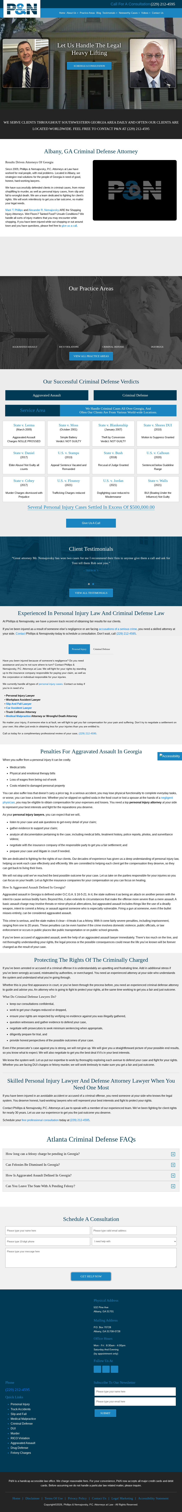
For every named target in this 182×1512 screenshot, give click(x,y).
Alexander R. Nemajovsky (43, 209)
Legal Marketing (122, 1498)
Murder (15, 1433)
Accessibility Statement (153, 1498)
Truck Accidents (21, 1409)
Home (62, 13)
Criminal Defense (135, 395)
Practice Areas (87, 13)
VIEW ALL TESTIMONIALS (91, 593)
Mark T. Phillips (14, 209)
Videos (144, 13)
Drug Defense (19, 1448)
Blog (98, 13)
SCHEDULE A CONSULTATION (89, 66)
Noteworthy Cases (128, 13)
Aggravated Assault (47, 395)
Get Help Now (91, 1276)
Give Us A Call (91, 523)
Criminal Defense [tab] (101, 649)
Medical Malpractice (18, 716)
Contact (20, 633)
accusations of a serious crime (118, 629)
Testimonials (108, 13)
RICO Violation (20, 1438)
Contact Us (158, 13)
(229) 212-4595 (138, 129)
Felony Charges (21, 1452)
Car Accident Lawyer (19, 707)
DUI (13, 1428)
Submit (105, 1413)
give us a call (69, 225)
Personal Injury (20, 1404)
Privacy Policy (77, 1498)
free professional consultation (40, 1120)
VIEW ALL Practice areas (91, 356)
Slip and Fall (19, 1414)
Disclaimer (32, 1498)
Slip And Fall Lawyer (18, 703)
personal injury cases (51, 683)
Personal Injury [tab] (79, 649)
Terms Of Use (54, 1498)
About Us (71, 13)
